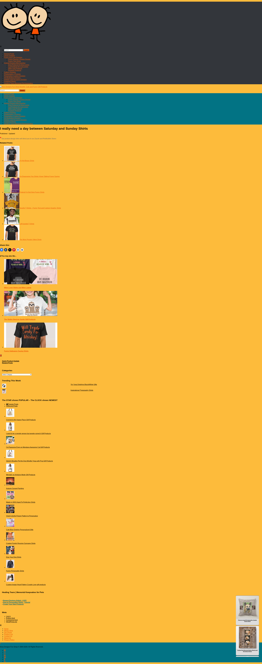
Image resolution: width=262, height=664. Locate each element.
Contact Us (8, 636)
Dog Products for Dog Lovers (18, 65)
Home (6, 629)
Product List (8, 634)
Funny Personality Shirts (15, 571)
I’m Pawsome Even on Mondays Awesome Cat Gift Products (28, 447)
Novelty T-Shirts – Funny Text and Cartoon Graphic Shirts (40, 208)
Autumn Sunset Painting (15, 488)
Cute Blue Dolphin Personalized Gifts (19, 530)
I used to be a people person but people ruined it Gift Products (28, 433)
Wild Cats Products (15, 68)
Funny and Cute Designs (13, 57)
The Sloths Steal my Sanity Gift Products (20, 319)
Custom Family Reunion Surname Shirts (20, 543)
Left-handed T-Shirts (26, 224)
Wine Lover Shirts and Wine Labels (17, 288)
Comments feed (12, 620)
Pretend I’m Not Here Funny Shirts (31, 192)
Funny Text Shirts (14, 61)
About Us (7, 638)
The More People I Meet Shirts (30, 239)
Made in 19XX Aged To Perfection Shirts (20, 502)
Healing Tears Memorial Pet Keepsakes (18, 83)
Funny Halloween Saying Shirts (16, 351)
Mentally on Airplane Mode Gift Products (20, 475)
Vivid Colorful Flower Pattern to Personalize (22, 516)
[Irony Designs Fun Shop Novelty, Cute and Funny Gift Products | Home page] (26, 43)
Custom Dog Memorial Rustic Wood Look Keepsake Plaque (247, 651)
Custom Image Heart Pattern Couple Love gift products (26, 584)
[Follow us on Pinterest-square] (5, 656)
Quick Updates (9, 55)
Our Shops (8, 632)
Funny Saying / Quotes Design (19, 59)
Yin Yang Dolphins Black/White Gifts (84, 384)
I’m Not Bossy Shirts (26, 161)
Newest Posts (9, 54)
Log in (8, 616)
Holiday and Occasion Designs (15, 79)
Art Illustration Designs (12, 78)
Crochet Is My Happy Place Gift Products (21, 420)
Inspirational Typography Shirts (82, 390)
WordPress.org (11, 622)
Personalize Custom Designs (14, 76)
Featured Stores (10, 81)
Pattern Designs (10, 72)
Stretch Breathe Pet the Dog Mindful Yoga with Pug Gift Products (29, 461)
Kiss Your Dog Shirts (13, 557)
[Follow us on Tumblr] (4, 659)
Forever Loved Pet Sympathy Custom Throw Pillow (247, 621)
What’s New (8, 631)
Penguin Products (14, 70)
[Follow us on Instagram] (5, 654)
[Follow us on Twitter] (5, 658)
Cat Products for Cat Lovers (18, 67)
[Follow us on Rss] (5, 661)
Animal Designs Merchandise (14, 63)
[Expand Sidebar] (1, 355)
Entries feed (10, 618)
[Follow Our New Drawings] (5, 652)
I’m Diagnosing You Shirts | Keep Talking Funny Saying (39, 176)
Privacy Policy (9, 640)
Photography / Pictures (12, 74)
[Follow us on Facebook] (5, 650)
